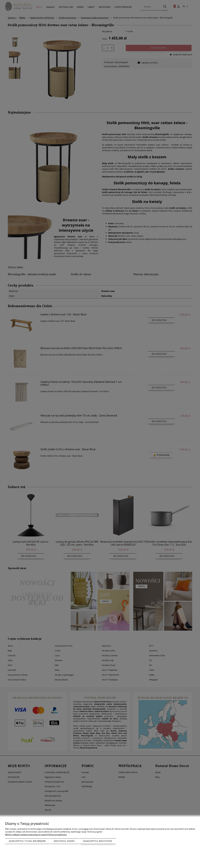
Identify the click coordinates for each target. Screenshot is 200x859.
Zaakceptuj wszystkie (97, 841)
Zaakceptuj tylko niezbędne (27, 841)
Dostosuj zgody (64, 841)
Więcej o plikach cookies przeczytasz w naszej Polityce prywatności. (36, 834)
